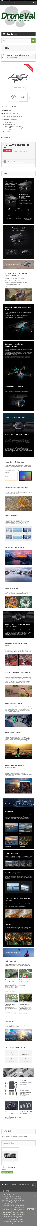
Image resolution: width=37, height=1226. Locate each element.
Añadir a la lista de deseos (15, 162)
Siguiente (29, 98)
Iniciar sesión (31, 3)
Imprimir (7, 137)
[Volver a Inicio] (3, 55)
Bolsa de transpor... (8, 1167)
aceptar (30, 1209)
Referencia (4, 110)
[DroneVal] (18, 16)
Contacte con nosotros (20, 3)
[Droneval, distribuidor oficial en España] (13, 0)
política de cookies (9, 1207)
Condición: (4, 113)
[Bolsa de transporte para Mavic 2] (10, 1156)
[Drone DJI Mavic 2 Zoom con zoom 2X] (13, 97)
